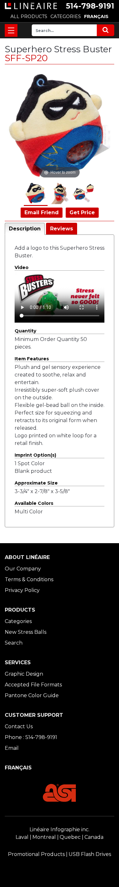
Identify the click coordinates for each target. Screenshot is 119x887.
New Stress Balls (25, 632)
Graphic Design (24, 674)
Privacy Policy (22, 590)
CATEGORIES (65, 16)
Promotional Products (36, 854)
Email (12, 748)
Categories (18, 621)
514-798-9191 (90, 6)
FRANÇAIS (96, 16)
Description (25, 229)
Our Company (23, 569)
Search (14, 643)
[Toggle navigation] (11, 30)
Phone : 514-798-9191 (31, 737)
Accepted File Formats (33, 685)
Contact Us (19, 726)
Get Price (82, 212)
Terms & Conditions (29, 579)
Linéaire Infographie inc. (59, 829)
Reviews (61, 229)
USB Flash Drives (90, 854)
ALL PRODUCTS (28, 16)
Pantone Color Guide (32, 695)
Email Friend (41, 212)
